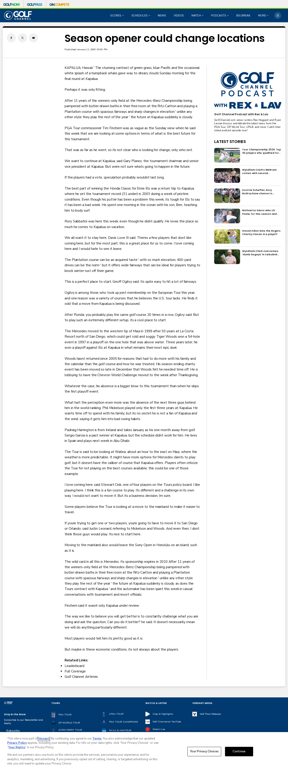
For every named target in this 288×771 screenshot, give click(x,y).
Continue (239, 751)
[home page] (18, 15)
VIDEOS (179, 15)
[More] (277, 15)
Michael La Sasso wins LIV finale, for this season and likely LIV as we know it (259, 212)
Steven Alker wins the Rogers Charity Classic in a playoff (261, 232)
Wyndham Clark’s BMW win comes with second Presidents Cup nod (259, 171)
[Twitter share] (22, 37)
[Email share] (33, 37)
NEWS (162, 15)
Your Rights (16, 747)
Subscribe (13, 731)
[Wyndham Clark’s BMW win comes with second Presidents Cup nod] (227, 175)
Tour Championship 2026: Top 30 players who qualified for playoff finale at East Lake (261, 151)
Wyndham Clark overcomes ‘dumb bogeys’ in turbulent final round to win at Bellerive (261, 252)
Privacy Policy (17, 743)
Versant (44, 739)
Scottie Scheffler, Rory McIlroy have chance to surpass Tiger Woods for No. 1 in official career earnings (261, 191)
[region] (144, 751)
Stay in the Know (15, 714)
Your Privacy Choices (204, 751)
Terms (96, 739)
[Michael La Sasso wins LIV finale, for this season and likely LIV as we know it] (227, 216)
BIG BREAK (243, 15)
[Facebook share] (11, 37)
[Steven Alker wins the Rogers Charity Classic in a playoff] (227, 236)
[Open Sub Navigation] (123, 15)
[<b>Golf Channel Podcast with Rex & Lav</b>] (247, 90)
